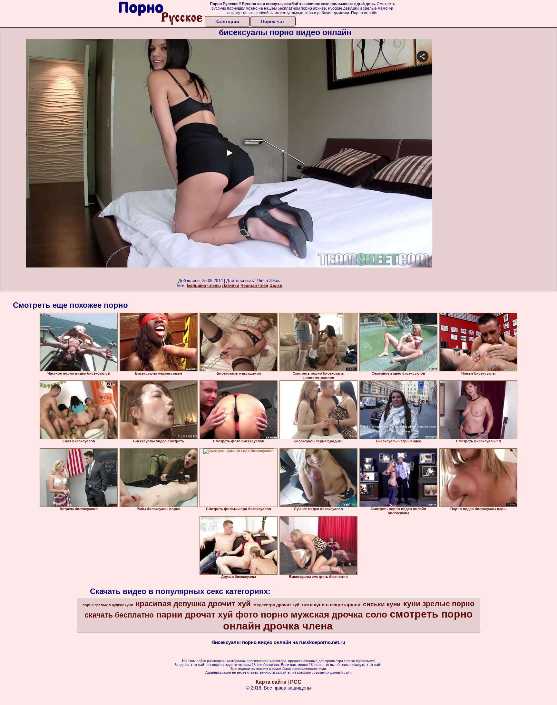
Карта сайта (271, 682)
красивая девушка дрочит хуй (193, 603)
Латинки (230, 285)
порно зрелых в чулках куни (108, 605)
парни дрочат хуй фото (207, 614)
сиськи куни (382, 604)
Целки (275, 285)
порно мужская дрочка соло (324, 614)
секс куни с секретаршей (331, 604)
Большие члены (204, 285)
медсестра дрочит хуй (276, 604)
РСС (295, 682)
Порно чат (272, 21)
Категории (227, 21)
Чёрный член (254, 285)
